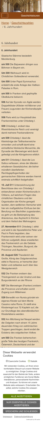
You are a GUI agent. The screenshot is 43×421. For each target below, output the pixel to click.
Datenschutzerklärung (23, 416)
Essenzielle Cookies (17, 361)
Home (5, 23)
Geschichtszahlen (22, 23)
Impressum (7, 416)
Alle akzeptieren (21, 396)
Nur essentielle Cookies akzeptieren (21, 404)
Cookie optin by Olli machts (33, 419)
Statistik (33, 361)
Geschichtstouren (30, 15)
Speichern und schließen (21, 411)
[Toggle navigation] (4, 15)
